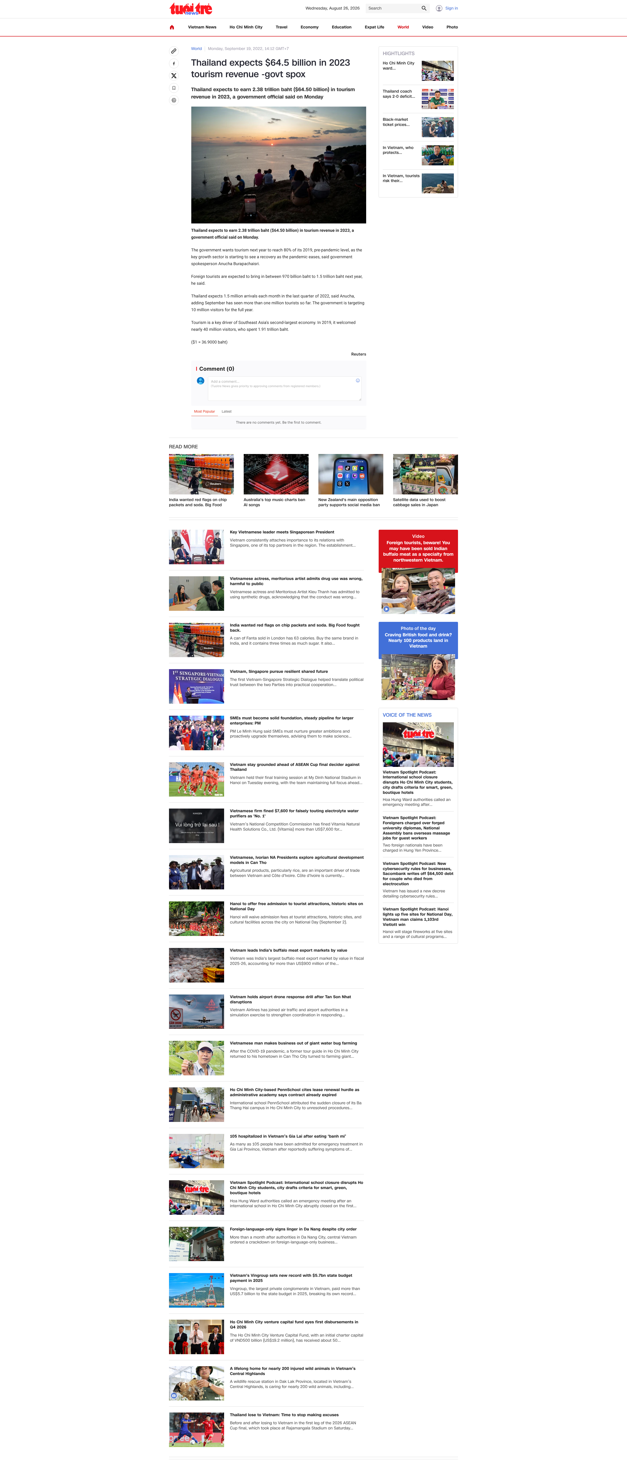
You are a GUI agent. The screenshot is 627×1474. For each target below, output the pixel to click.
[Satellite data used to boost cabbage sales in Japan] (425, 474)
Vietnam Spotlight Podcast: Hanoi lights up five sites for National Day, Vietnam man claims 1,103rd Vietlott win (418, 917)
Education (341, 27)
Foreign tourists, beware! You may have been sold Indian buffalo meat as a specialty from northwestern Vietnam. (418, 551)
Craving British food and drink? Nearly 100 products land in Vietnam (418, 640)
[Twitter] (174, 76)
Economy (310, 27)
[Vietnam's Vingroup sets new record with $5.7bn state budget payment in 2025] (196, 1290)
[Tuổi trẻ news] (190, 8)
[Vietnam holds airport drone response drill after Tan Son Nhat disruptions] (196, 1012)
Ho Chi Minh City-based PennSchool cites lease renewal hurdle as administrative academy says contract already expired (294, 1092)
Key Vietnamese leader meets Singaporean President (282, 532)
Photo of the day (418, 628)
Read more (183, 446)
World (403, 27)
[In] (174, 100)
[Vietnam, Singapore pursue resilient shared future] (196, 686)
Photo (452, 27)
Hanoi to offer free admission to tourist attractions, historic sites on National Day (296, 906)
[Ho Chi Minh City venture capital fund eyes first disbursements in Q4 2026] (196, 1337)
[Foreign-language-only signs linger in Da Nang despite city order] (196, 1244)
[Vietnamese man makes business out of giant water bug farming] (196, 1058)
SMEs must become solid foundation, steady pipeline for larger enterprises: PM (291, 721)
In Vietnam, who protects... (398, 150)
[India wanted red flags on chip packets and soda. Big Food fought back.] (201, 474)
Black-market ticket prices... (396, 122)
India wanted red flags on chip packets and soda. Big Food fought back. (198, 502)
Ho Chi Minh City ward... (398, 66)
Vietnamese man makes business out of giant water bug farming (293, 1043)
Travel (281, 27)
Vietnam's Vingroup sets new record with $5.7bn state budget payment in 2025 (291, 1278)
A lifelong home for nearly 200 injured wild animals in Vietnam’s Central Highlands (293, 1371)
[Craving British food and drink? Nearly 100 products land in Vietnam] (418, 677)
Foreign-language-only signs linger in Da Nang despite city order (293, 1229)
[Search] (424, 8)
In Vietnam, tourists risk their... (401, 178)
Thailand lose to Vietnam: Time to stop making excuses (284, 1415)
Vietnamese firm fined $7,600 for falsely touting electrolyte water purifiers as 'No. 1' (294, 814)
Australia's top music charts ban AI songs (274, 502)
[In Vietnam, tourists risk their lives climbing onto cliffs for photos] (438, 183)
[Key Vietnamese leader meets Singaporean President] (196, 547)
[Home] (172, 27)
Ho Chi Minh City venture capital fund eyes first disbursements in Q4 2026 (294, 1325)
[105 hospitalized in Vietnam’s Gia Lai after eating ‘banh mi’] (196, 1151)
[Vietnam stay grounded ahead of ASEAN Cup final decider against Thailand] (196, 779)
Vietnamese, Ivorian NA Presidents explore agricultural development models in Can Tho (297, 860)
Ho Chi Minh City (246, 27)
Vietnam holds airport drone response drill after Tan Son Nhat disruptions (290, 1000)
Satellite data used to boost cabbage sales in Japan (419, 502)
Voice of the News (407, 715)
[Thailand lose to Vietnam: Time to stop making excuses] (196, 1430)
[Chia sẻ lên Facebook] (174, 63)
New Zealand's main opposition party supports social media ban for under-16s (349, 502)
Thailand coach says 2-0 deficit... (399, 94)
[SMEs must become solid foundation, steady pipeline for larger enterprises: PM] (196, 733)
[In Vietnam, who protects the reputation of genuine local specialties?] (438, 155)
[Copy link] (174, 51)
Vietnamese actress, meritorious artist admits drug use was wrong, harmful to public (296, 581)
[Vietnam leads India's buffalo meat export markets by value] (196, 965)
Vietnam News (202, 27)
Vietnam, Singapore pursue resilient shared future (279, 671)
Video (427, 27)
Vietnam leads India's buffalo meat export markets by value (288, 950)
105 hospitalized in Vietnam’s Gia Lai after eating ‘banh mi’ (288, 1136)
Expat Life (374, 27)
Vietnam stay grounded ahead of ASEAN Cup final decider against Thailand (295, 767)
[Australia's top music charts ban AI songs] (276, 474)
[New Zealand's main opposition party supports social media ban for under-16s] (350, 474)
